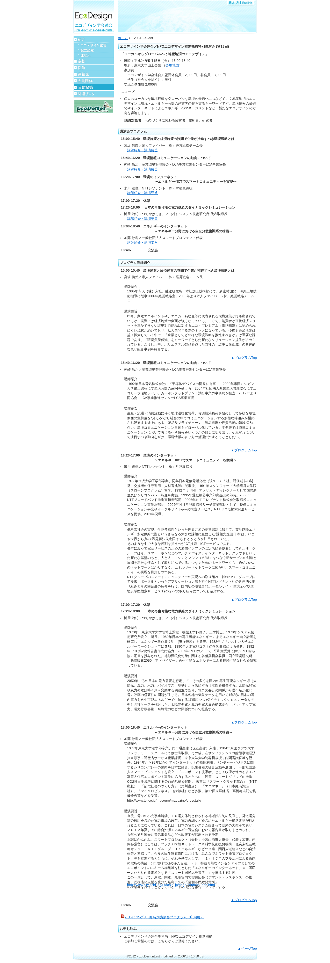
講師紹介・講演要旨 (142, 150)
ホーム (123, 38)
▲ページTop (247, 948)
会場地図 (172, 65)
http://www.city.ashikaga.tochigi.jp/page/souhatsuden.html (171, 885)
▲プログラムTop (244, 358)
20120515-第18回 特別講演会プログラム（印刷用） (164, 917)
